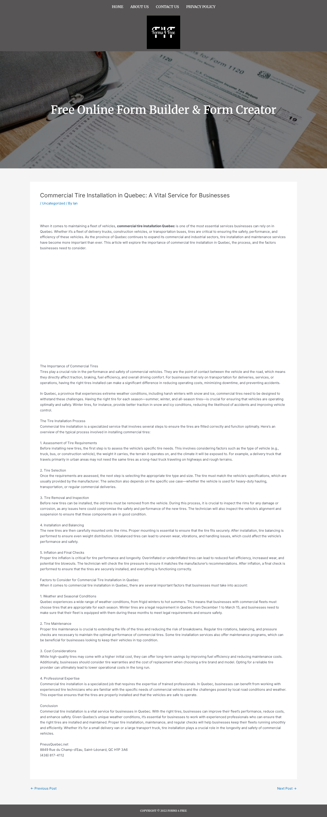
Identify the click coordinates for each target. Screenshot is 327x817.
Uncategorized (53, 203)
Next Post (287, 788)
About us (139, 6)
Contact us (167, 6)
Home (117, 6)
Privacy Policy (200, 6)
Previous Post (43, 788)
